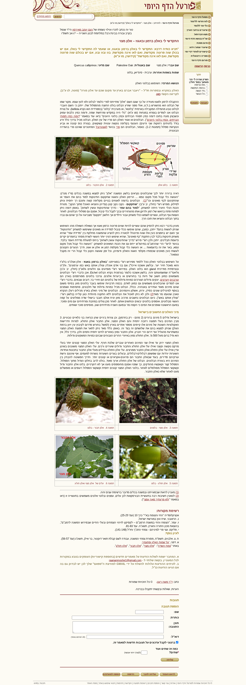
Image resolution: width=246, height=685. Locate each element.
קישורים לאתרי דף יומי (196, 51)
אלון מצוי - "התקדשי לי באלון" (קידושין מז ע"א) (130, 23)
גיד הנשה (200, 90)
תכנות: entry (39, 683)
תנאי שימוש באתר (107, 683)
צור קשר (165, 683)
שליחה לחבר (149, 674)
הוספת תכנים (154, 683)
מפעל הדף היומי (200, 17)
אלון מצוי (149, 545)
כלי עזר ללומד (201, 25)
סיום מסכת (202, 43)
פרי (118, 126)
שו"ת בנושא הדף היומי (196, 38)
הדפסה (130, 674)
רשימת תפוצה (139, 683)
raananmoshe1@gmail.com (125, 560)
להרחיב (156, 23)
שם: (176, 611)
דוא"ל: (175, 636)
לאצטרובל (101, 126)
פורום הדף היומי (199, 60)
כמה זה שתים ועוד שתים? (167, 650)
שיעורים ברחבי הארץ (197, 30)
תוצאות (194, 102)
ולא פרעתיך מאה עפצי (156, 499)
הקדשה (128, 683)
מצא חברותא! (201, 34)
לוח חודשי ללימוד (199, 21)
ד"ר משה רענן (165, 581)
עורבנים (174, 279)
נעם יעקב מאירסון (82, 29)
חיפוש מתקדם (44, 16)
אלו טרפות (199, 84)
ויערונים (164, 279)
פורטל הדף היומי (170, 23)
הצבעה (204, 102)
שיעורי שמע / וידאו (198, 47)
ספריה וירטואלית (199, 56)
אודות (173, 683)
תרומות (120, 683)
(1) (145, 200)
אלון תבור (135, 545)
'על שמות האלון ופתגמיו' (155, 542)
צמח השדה (164, 545)
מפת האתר (92, 683)
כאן (158, 94)
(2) (152, 294)
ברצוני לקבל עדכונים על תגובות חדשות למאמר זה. (144, 642)
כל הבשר (200, 93)
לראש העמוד (168, 674)
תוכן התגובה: (173, 624)
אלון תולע (121, 545)
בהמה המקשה (198, 88)
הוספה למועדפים (111, 674)
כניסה (207, 66)
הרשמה (198, 66)
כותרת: (174, 617)
